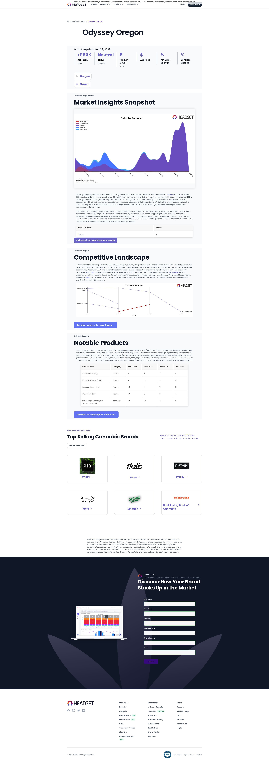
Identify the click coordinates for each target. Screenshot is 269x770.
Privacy (191, 755)
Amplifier (152, 736)
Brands (94, 4)
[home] (77, 4)
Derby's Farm (174, 272)
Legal (185, 755)
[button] (105, 4)
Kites (88, 277)
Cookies (199, 755)
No (194, 2)
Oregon (170, 194)
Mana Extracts (92, 272)
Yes (190, 2)
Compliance (177, 755)
